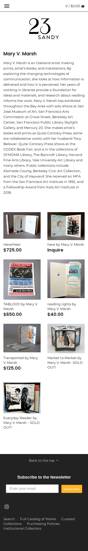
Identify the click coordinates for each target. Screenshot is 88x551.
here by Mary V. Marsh (65, 244)
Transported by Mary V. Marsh (20, 360)
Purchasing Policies (43, 524)
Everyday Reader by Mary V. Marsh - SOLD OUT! (21, 423)
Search (9, 519)
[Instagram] (7, 506)
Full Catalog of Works (38, 519)
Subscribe (72, 489)
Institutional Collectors (22, 528)
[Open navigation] (6, 6)
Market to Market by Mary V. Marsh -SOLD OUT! (65, 362)
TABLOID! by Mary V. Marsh (20, 306)
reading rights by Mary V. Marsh (61, 306)
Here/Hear (12, 244)
